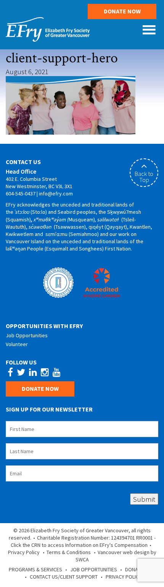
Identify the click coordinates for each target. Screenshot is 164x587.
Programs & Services (35, 569)
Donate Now (122, 11)
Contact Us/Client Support (64, 576)
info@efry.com (56, 193)
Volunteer (17, 344)
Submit (144, 499)
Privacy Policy (24, 552)
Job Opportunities (27, 335)
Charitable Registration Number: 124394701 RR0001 (95, 537)
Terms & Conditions (69, 552)
